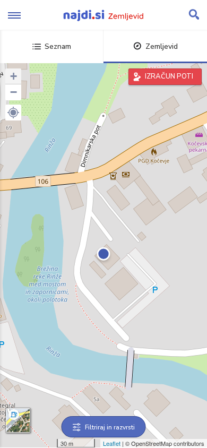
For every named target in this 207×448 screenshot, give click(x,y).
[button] (13, 112)
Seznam (58, 46)
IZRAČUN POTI (169, 76)
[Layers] (18, 420)
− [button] (13, 92)
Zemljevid (161, 46)
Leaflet (111, 443)
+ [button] (13, 76)
